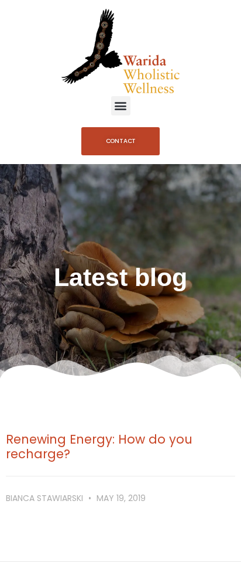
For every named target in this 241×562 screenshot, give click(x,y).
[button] (120, 105)
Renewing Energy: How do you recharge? (99, 446)
